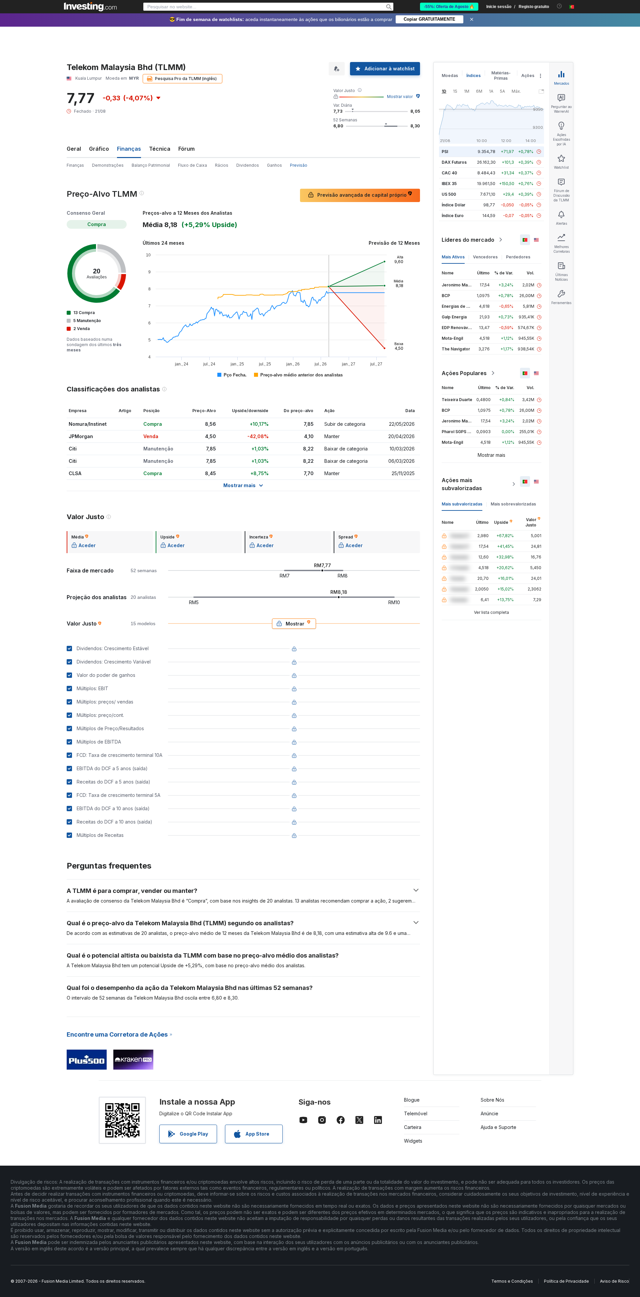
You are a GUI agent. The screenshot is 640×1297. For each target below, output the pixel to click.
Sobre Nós (492, 1100)
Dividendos (247, 165)
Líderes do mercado (468, 239)
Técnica (159, 148)
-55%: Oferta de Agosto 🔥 (449, 6)
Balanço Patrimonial (151, 165)
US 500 (449, 194)
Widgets (413, 1141)
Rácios (221, 165)
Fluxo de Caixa (192, 165)
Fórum (186, 148)
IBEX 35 (449, 183)
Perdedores (518, 256)
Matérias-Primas (501, 75)
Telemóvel (415, 1113)
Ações (527, 75)
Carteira (412, 1127)
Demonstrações (108, 165)
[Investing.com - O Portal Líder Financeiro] (90, 6)
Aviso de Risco (614, 1281)
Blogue (412, 1100)
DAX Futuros (454, 162)
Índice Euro (453, 215)
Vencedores (485, 256)
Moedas (450, 75)
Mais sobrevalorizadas (513, 503)
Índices (473, 75)
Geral (74, 148)
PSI (445, 151)
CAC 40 (449, 172)
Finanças (75, 165)
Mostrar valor (400, 96)
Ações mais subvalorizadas (462, 484)
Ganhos (274, 165)
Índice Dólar (453, 204)
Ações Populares (464, 373)
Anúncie (489, 1113)
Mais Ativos (453, 256)
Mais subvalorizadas (462, 503)
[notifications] (559, 6)
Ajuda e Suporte (498, 1127)
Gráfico (99, 148)
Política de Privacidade (566, 1281)
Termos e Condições (512, 1281)
